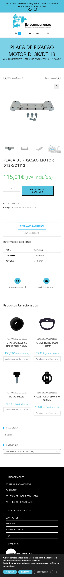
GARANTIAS (12, 490)
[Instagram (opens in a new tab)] (35, 9)
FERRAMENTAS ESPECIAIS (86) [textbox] (31, 451)
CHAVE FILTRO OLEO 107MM (47, 344)
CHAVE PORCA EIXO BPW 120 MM (47, 398)
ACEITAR (10, 572)
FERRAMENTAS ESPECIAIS (25, 207)
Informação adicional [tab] (31, 226)
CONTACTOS (12, 517)
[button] (56, 86)
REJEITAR (25, 572)
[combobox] (32, 451)
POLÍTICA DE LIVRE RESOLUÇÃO (22, 496)
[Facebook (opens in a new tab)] (30, 9)
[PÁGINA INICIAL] (4, 59)
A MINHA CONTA (14, 529)
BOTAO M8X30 (16, 396)
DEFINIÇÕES (42, 572)
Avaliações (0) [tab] (32, 233)
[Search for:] (48, 33)
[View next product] (58, 78)
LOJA (8, 535)
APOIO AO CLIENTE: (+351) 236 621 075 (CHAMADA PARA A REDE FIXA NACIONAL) (32, 5)
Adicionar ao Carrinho (37, 190)
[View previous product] (5, 78)
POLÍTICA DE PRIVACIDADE (19, 501)
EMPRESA (10, 523)
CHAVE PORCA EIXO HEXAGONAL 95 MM (16, 344)
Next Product (50, 78)
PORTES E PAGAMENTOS (18, 484)
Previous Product (15, 78)
